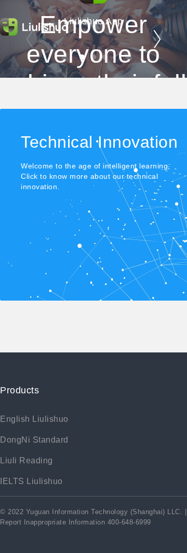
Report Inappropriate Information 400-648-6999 (75, 522)
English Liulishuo (34, 419)
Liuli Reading (26, 460)
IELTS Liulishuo (31, 481)
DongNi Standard (34, 439)
